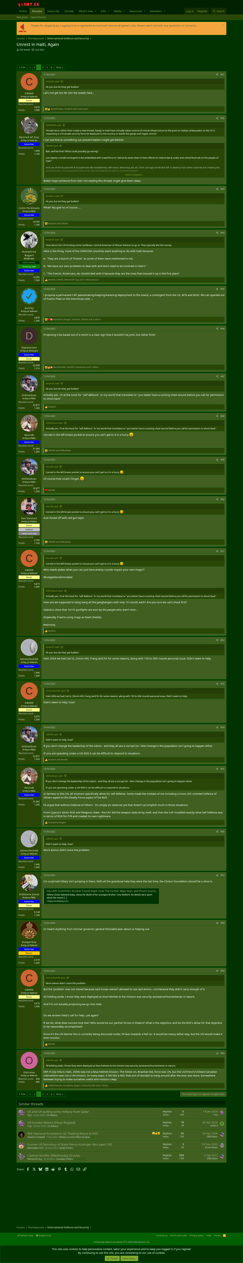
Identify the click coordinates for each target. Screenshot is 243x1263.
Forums (37, 11)
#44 (222, 232)
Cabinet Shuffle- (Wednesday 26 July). (53, 1155)
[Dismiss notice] (222, 25)
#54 (222, 727)
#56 (222, 831)
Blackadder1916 (35, 1147)
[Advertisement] (58, 58)
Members (156, 11)
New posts (22, 17)
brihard (214, 1125)
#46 (222, 328)
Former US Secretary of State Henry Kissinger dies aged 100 (69, 1144)
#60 (222, 1053)
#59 (222, 970)
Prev (23, 67)
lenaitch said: (52, 81)
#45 (222, 288)
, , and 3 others (77, 319)
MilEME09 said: (53, 125)
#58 (222, 922)
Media (118, 11)
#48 (222, 416)
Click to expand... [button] (134, 174)
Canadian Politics (64, 1158)
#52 (222, 640)
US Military (51, 1115)
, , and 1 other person (73, 279)
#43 (222, 188)
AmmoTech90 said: (55, 690)
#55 (222, 768)
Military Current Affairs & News (74, 1137)
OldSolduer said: (54, 423)
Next (58, 67)
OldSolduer (212, 1136)
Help (208, 1235)
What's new (86, 11)
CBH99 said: (52, 145)
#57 (222, 875)
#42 (222, 118)
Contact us (162, 1235)
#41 (222, 74)
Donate (69, 11)
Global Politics (66, 1147)
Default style (26, 1235)
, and (69, 109)
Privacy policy (196, 1235)
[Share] (217, 75)
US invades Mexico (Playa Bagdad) (51, 1122)
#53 (222, 683)
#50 (222, 499)
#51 (222, 551)
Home (23, 11)
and (58, 223)
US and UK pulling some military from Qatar (58, 1112)
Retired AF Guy (34, 1158)
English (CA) (44, 1235)
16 (77, 1159)
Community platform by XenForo (121, 1242)
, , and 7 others (76, 367)
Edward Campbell (36, 1137)
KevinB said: (52, 466)
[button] (95, 11)
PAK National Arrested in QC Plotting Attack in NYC (62, 1133)
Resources (136, 11)
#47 (222, 376)
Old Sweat (24, 49)
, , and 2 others (78, 1085)
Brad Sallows (211, 1147)
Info (103, 11)
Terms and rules (178, 1235)
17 (81, 1159)
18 (85, 1159)
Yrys (29, 1115)
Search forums (38, 17)
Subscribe (53, 11)
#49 (222, 459)
